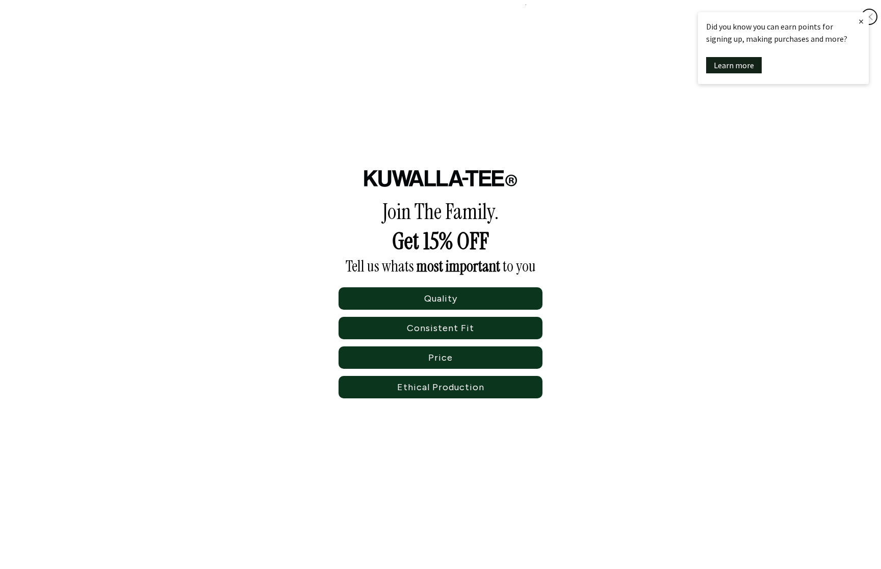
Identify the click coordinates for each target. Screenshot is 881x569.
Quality (440, 298)
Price (440, 357)
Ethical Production (440, 387)
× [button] (861, 21)
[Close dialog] (869, 16)
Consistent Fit (440, 328)
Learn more (734, 65)
